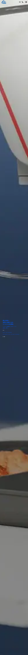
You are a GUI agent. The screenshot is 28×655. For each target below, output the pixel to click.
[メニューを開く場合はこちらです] (26, 2)
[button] (4, 336)
